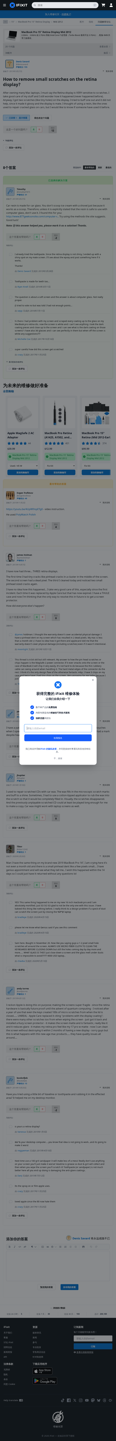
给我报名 (58, 737)
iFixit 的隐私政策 (48, 748)
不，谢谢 (58, 758)
